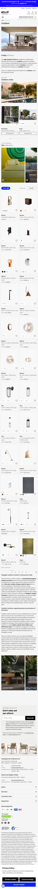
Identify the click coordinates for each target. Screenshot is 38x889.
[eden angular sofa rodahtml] (28, 114)
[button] (3, 8)
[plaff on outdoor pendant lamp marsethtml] (28, 294)
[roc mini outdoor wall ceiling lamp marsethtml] (28, 359)
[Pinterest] (8, 823)
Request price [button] (10, 133)
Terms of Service (13, 734)
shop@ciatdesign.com (17, 767)
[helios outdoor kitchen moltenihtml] (10, 114)
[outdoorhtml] (35, 572)
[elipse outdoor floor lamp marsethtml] (28, 232)
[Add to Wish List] (17, 123)
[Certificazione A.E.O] (15, 828)
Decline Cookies (10, 879)
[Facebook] (5, 823)
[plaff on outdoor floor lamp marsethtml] (9, 294)
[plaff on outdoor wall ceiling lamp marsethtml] (9, 327)
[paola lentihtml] (13, 165)
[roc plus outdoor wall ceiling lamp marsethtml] (28, 327)
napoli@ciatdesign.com (17, 780)
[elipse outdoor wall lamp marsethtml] (9, 232)
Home (2, 20)
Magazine (28, 8)
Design (23, 8)
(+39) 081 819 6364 (16, 765)
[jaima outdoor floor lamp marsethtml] (9, 454)
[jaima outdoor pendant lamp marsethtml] (28, 454)
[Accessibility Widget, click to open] (3, 886)
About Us (34, 8)
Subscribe (30, 718)
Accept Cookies (19, 884)
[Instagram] (2, 823)
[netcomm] (5, 828)
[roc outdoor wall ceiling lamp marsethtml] (9, 359)
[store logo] (5, 12)
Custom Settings (27, 879)
